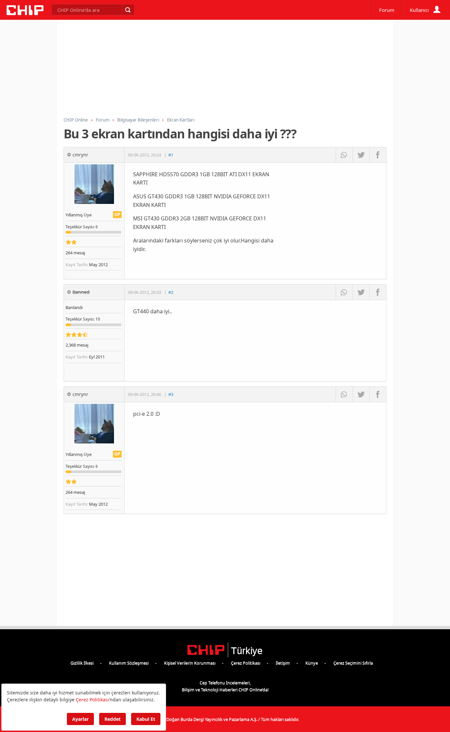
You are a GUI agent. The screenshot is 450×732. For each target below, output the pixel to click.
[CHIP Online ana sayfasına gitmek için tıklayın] (25, 13)
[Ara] (127, 10)
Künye (311, 663)
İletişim (283, 663)
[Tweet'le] (360, 154)
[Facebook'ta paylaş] (377, 154)
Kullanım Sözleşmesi (129, 663)
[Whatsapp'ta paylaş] (344, 154)
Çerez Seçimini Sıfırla (353, 663)
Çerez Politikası (245, 663)
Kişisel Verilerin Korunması (189, 663)
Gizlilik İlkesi (82, 663)
